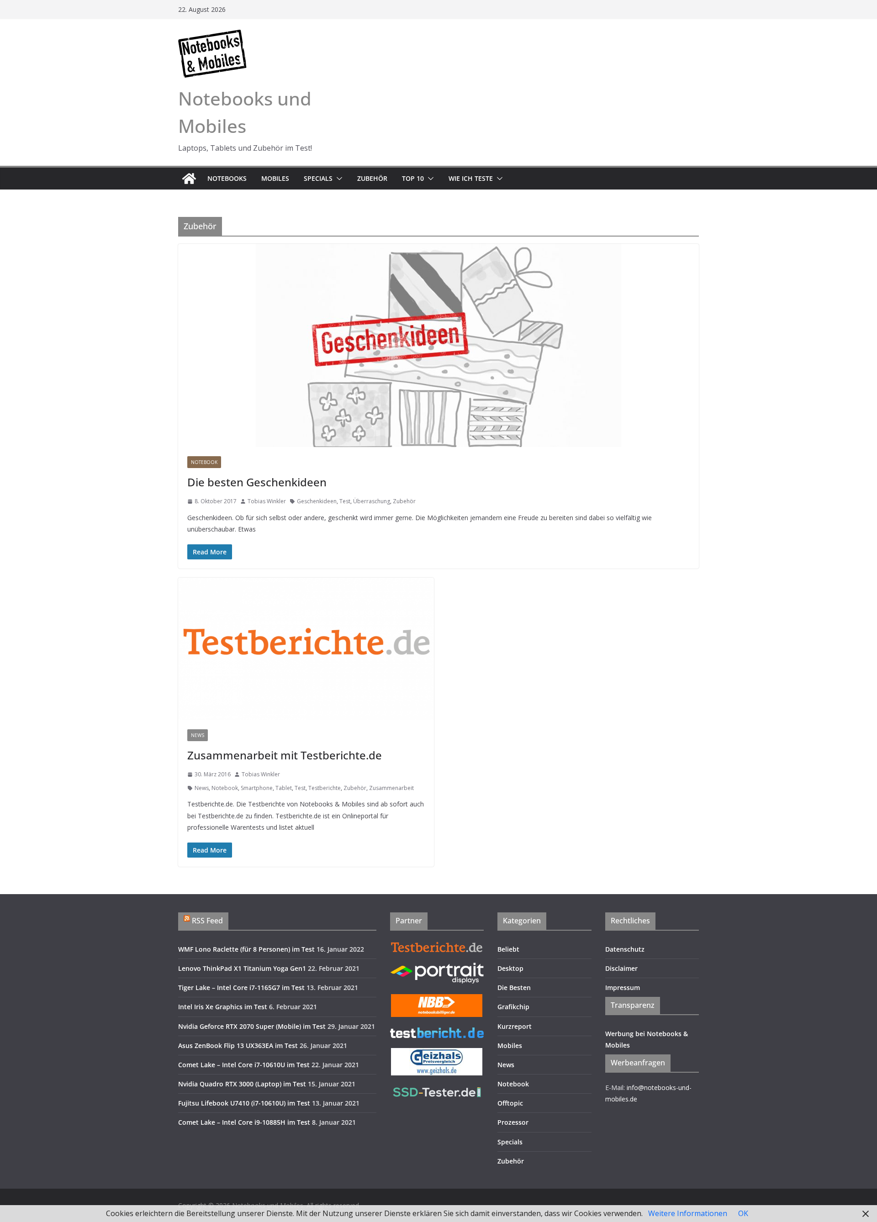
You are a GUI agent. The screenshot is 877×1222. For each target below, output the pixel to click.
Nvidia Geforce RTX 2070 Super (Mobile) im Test (252, 1026)
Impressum (622, 987)
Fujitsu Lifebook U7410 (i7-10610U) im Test (244, 1103)
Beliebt (508, 949)
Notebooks (227, 178)
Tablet (283, 788)
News (197, 735)
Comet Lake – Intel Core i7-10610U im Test (244, 1064)
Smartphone (257, 788)
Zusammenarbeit (391, 788)
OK (743, 1213)
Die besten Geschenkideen (257, 482)
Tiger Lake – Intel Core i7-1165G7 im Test (241, 987)
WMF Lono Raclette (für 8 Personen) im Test (246, 949)
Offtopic (510, 1103)
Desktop (510, 968)
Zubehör (372, 178)
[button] (338, 178)
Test (344, 501)
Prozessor (512, 1122)
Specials (318, 178)
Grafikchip (513, 1006)
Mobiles (275, 178)
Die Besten (514, 987)
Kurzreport (514, 1026)
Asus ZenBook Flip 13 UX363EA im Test (238, 1045)
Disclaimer (621, 968)
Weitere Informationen (687, 1213)
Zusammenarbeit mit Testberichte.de (284, 755)
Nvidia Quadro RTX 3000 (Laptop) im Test (242, 1084)
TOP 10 (413, 178)
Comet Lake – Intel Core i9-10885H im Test (244, 1122)
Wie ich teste (471, 178)
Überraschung (371, 501)
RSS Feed (207, 921)
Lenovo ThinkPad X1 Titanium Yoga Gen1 (242, 968)
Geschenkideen (317, 501)
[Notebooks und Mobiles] (189, 179)
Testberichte (324, 788)
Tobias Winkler (267, 501)
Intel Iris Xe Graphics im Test (222, 1006)
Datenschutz (625, 949)
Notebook (204, 462)
